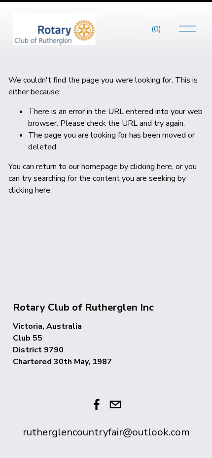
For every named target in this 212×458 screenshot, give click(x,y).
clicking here (151, 166)
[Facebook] (97, 404)
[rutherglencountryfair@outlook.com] (115, 404)
